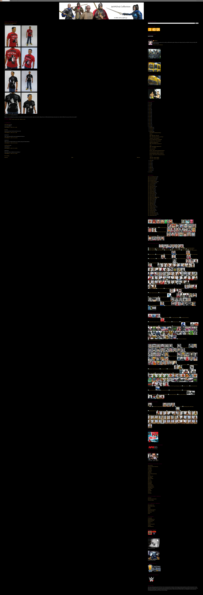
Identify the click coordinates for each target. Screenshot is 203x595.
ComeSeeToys (150, 470)
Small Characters (150, 484)
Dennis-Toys (149, 472)
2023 (150, 106)
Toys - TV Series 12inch (151, 209)
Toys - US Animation (151, 211)
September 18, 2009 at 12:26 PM (11, 153)
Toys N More (150, 490)
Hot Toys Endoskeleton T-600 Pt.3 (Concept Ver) (157, 151)
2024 (150, 105)
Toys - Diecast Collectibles (152, 186)
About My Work (150, 465)
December (151, 127)
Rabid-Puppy (150, 483)
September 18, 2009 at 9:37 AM (11, 132)
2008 (150, 171)
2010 (150, 124)
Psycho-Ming (150, 482)
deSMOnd (155, 40)
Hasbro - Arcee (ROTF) (153, 147)
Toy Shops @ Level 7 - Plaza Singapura (155, 140)
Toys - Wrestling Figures (151, 215)
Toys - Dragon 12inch (21, 119)
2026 (150, 102)
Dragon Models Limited (151, 506)
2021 (150, 109)
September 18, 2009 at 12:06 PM (11, 148)
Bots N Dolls (150, 468)
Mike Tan (149, 479)
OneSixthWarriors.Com (151, 519)
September (151, 131)
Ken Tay (149, 474)
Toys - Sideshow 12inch (151, 205)
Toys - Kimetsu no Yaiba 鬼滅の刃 (153, 197)
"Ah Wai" (9, 114)
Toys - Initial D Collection (151, 193)
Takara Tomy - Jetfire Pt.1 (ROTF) (154, 158)
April (151, 166)
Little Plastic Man (7, 145)
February (151, 168)
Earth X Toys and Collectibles (152, 498)
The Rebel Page (150, 488)
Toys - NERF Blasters (151, 203)
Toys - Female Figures (151, 191)
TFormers (149, 522)
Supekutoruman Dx (151, 485)
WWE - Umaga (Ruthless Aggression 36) (155, 146)
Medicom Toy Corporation (152, 509)
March (151, 167)
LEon (5, 129)
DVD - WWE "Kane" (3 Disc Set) (154, 135)
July (150, 161)
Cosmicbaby (150, 471)
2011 (150, 123)
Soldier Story (150, 512)
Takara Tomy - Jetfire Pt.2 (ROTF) (154, 157)
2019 (150, 112)
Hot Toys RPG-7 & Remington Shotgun (155, 132)
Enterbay (149, 507)
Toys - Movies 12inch (151, 202)
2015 (150, 117)
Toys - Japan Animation (151, 194)
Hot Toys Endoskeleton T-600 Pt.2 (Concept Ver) (157, 153)
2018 (150, 113)
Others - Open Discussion (151, 180)
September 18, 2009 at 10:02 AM (11, 142)
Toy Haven (149, 489)
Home (72, 157)
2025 (150, 104)
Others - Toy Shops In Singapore (152, 181)
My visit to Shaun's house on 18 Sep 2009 (156, 139)
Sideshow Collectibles (151, 510)
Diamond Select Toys (151, 504)
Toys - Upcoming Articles (151, 210)
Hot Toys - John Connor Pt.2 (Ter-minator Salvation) (157, 150)
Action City (149, 497)
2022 (150, 108)
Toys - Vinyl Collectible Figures (152, 214)
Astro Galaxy (150, 467)
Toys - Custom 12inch (13, 119)
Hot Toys (149, 508)
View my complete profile (158, 44)
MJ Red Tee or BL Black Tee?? (11, 23)
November (151, 128)
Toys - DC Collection (151, 185)
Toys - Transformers (150, 208)
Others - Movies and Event (152, 179)
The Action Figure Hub (151, 524)
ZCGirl (149, 513)
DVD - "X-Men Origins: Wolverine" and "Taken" (156, 136)
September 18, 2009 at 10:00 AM (11, 137)
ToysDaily (149, 525)
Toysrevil (149, 491)
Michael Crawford (150, 478)
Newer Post (6, 157)
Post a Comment (7, 155)
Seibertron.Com (150, 521)
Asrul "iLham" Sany (7, 124)
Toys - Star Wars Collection (152, 206)
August (151, 160)
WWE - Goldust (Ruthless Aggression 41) (156, 143)
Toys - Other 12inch (151, 204)
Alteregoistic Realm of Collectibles (153, 466)
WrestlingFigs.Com (150, 526)
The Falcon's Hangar (151, 500)
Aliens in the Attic (152, 149)
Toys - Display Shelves (151, 187)
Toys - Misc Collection (151, 200)
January (151, 170)
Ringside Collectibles (151, 520)
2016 (150, 116)
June (150, 163)
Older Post (138, 157)
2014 (150, 119)
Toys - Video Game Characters (152, 212)
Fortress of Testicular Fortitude (152, 473)
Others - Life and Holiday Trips (152, 176)
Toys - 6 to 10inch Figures (151, 182)
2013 (150, 120)
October (151, 130)
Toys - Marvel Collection (151, 198)
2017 (150, 115)
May (150, 164)
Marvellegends (150, 477)
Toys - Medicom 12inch (151, 199)
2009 (150, 126)
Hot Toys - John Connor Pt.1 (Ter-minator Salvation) (157, 154)
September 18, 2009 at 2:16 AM (11, 127)
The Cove (151, 156)
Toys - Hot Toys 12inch (151, 192)
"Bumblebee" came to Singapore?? (155, 138)
